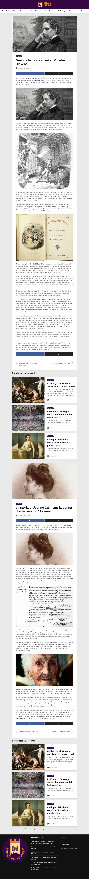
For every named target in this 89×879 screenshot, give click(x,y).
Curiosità (84, 11)
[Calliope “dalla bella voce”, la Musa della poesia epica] (28, 445)
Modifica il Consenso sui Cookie (70, 848)
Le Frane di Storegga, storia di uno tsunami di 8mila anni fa (59, 414)
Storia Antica (6, 11)
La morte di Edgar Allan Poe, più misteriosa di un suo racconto (44, 829)
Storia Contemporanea (20, 11)
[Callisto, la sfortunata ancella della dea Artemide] (28, 389)
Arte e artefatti (73, 11)
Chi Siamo (64, 837)
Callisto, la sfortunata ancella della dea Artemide (61, 385)
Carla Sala (19, 68)
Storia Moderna (50, 11)
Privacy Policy (65, 841)
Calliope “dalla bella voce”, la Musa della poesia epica (57, 442)
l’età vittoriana (39, 80)
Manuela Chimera (53, 400)
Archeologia (62, 11)
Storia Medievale (36, 11)
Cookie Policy (65, 844)
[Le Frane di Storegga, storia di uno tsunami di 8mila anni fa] (28, 417)
